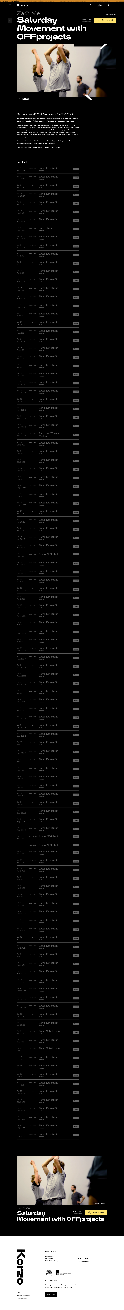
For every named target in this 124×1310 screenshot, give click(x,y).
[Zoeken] (91, 5)
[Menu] (10, 5)
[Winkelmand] (115, 5)
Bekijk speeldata (111, 14)
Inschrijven (51, 1294)
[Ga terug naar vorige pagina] (10, 20)
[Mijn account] (108, 5)
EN (101, 5)
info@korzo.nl (83, 1261)
